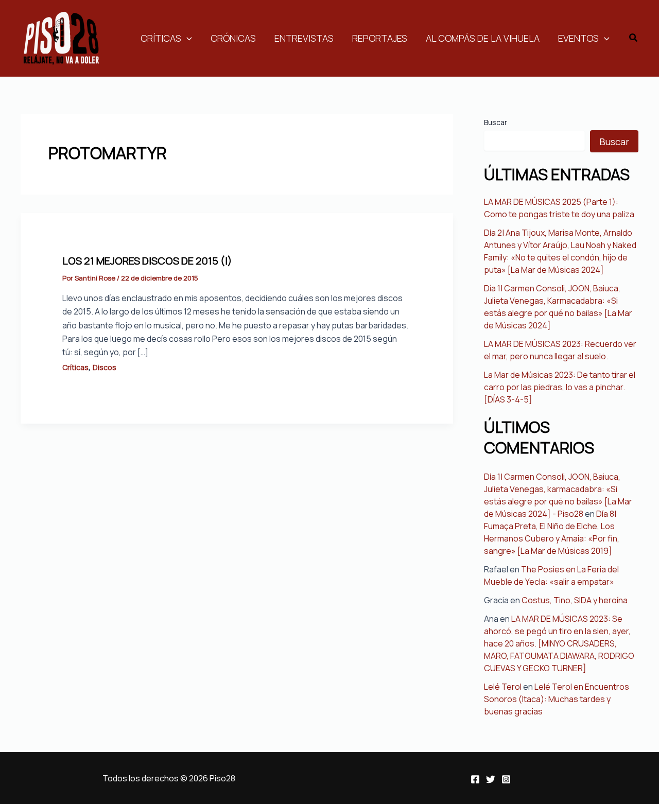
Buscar (495, 122)
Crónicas (233, 38)
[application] (186, 38)
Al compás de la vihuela (483, 38)
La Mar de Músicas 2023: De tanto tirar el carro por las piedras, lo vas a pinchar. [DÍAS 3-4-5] (559, 387)
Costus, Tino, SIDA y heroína (575, 600)
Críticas (161, 38)
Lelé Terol (503, 686)
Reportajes (379, 38)
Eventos (578, 38)
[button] (633, 38)
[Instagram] (506, 779)
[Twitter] (490, 779)
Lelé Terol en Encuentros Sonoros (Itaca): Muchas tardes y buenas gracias (556, 699)
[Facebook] (475, 779)
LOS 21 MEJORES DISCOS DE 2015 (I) (147, 261)
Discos (104, 367)
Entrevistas (304, 38)
